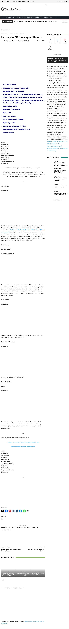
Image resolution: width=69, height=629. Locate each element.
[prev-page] (2, 580)
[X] (62, 1)
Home (2, 30)
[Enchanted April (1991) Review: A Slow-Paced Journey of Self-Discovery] (8, 568)
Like (50, 39)
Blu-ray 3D (11, 527)
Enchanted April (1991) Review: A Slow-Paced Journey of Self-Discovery (35, 21)
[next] (66, 21)
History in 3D (35, 527)
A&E (11, 30)
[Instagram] (60, 1)
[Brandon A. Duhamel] (2, 41)
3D (6, 527)
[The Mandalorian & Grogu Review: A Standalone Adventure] (37, 568)
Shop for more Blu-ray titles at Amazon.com (23, 446)
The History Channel (7, 530)
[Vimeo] (64, 1)
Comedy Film (22, 571)
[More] (57, 538)
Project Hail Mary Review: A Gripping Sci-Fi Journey (60, 194)
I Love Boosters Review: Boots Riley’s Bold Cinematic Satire (23, 574)
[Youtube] (66, 1)
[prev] (63, 21)
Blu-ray (7, 30)
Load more (57, 200)
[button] (65, 17)
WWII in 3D (34, 230)
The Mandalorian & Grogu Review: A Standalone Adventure (37, 574)
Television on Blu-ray (16, 34)
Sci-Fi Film (37, 571)
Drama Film (8, 571)
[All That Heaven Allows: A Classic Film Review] (50, 186)
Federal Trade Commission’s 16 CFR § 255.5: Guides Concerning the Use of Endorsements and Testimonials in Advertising (57, 146)
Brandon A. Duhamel (11, 40)
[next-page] (5, 580)
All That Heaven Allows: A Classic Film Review (60, 186)
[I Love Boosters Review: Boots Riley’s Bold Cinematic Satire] (23, 568)
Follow (57, 39)
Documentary (19, 527)
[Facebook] (58, 1)
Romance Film (57, 184)
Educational (27, 527)
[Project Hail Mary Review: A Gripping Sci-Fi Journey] (50, 193)
